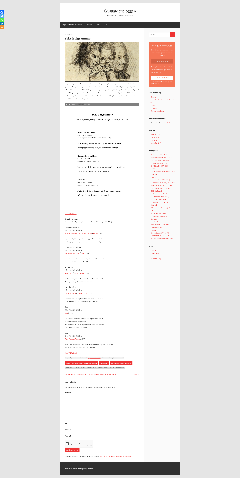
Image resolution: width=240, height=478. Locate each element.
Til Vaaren (169, 123)
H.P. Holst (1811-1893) (158, 199)
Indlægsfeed (155, 253)
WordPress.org (156, 259)
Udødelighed (120, 368)
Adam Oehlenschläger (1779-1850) (162, 157)
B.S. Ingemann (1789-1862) (160, 160)
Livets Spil (134, 374)
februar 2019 (155, 135)
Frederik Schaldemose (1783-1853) (163, 183)
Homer (83, 368)
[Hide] (1, 31)
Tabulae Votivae (79, 273)
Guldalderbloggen (120, 11)
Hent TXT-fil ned (71, 353)
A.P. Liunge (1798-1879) (159, 155)
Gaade (153, 105)
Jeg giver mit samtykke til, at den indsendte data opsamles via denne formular (161, 69)
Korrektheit (68, 273)
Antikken (68, 368)
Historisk (154, 205)
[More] (2, 27)
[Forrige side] (66, 104)
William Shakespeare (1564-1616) (162, 238)
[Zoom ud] (79, 104)
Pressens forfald (156, 227)
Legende (154, 219)
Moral (112, 368)
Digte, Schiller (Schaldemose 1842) (84, 363)
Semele (153, 97)
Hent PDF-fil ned (70, 214)
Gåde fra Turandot (157, 191)
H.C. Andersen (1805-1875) (160, 194)
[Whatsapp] (2, 20)
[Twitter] (2, 16)
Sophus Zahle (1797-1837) (160, 233)
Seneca (89, 24)
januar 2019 (155, 137)
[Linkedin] (2, 23)
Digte (68, 363)
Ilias (66, 313)
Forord (153, 177)
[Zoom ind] (82, 104)
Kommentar (69, 392)
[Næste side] (69, 104)
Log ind (153, 250)
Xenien (95, 233)
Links (98, 24)
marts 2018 (154, 140)
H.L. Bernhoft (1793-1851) (160, 197)
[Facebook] (2, 12)
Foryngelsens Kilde (157, 111)
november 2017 (156, 143)
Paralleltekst (155, 222)
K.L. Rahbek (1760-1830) (159, 216)
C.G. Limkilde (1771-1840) (160, 166)
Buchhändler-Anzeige (72, 253)
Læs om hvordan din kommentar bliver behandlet (116, 456)
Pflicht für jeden (70, 293)
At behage (76, 368)
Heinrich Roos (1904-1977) (160, 202)
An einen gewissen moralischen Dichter (78, 233)
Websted (68, 436)
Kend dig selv (91, 368)
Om (106, 24)
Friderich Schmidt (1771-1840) (161, 185)
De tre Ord (154, 108)
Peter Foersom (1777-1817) (160, 224)
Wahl (66, 339)
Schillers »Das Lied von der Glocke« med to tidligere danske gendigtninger (91, 374)
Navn (67, 423)
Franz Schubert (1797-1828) (160, 180)
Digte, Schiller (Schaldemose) (72, 24)
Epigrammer (104, 363)
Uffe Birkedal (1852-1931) (160, 236)
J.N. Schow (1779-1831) (159, 213)
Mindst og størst (102, 368)
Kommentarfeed (156, 256)
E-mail (68, 429)
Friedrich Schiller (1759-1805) (121, 363)
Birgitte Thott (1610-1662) (160, 163)
